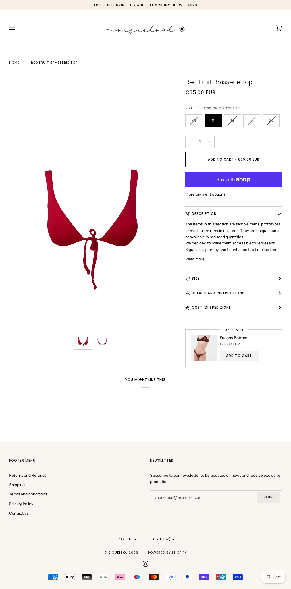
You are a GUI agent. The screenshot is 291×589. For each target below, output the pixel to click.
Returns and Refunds (28, 475)
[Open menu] (17, 28)
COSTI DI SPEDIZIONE (211, 307)
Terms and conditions (28, 494)
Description (204, 213)
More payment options (205, 194)
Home (14, 62)
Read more (195, 259)
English (125, 539)
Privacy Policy (21, 503)
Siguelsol (118, 552)
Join (268, 497)
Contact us (19, 513)
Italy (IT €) (160, 539)
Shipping (17, 484)
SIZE (195, 278)
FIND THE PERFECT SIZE (221, 108)
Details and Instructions (218, 293)
